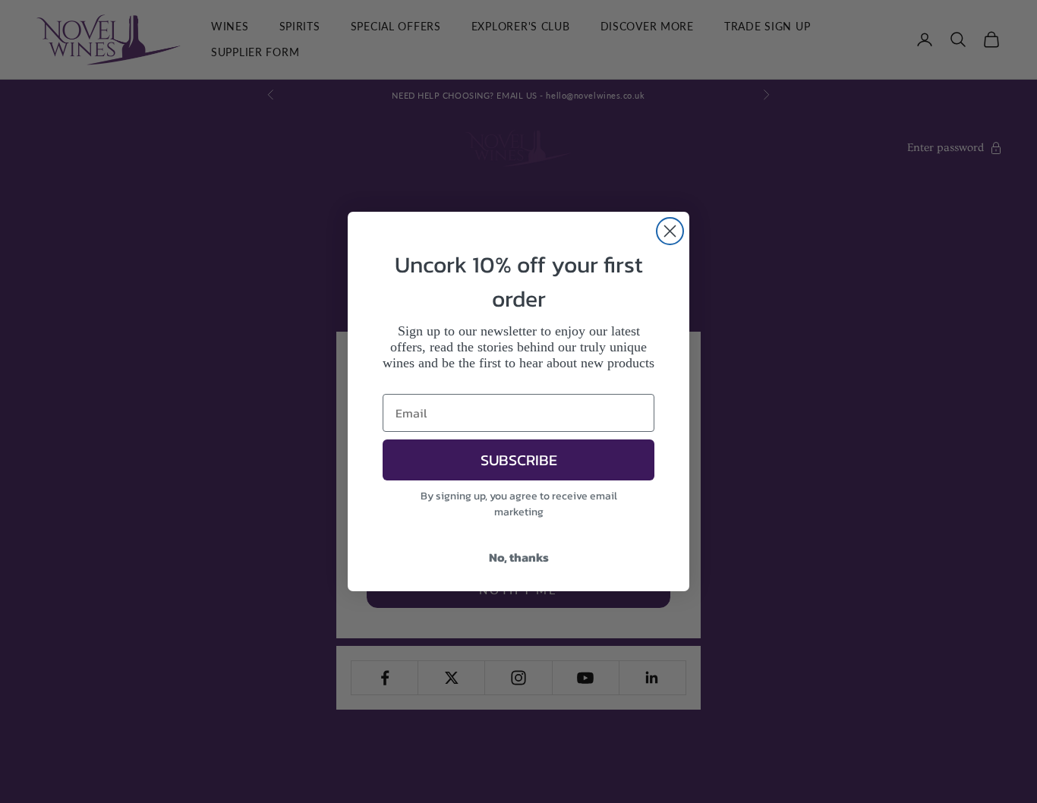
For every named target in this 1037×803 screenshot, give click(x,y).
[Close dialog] (670, 231)
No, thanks (519, 557)
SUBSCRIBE (519, 460)
